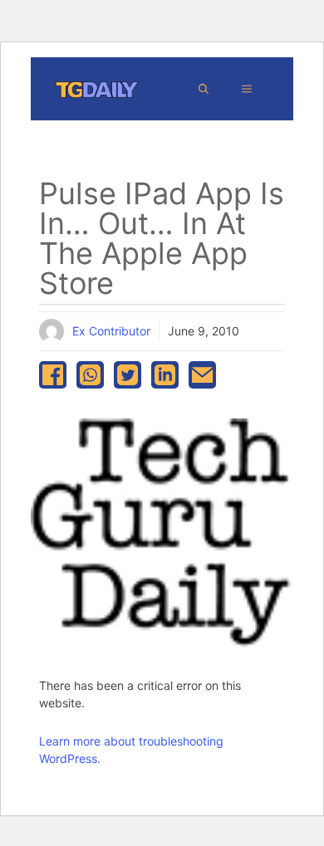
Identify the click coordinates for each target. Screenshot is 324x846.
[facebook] (52, 375)
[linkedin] (165, 375)
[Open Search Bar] (203, 89)
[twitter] (127, 375)
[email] (202, 375)
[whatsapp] (90, 375)
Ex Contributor (111, 331)
